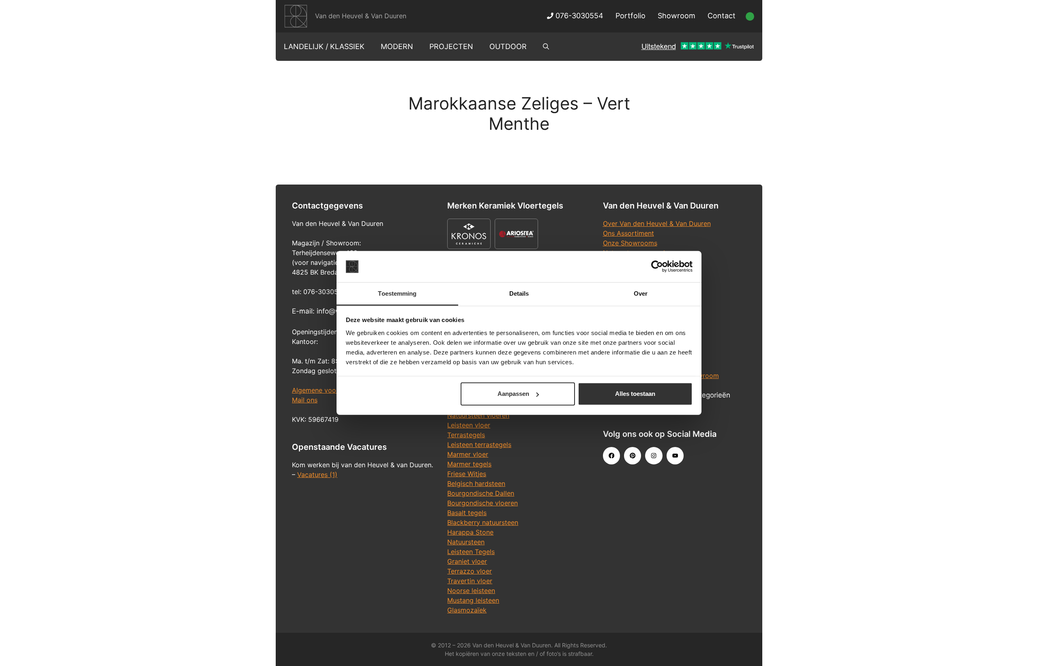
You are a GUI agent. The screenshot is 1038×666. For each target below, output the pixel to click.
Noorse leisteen (471, 591)
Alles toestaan (635, 393)
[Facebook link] (611, 455)
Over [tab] (641, 293)
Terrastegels (466, 435)
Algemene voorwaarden (328, 390)
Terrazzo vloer (469, 571)
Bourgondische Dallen (480, 493)
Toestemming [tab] (397, 293)
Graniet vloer (467, 561)
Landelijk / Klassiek (324, 46)
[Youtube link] (675, 455)
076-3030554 (578, 15)
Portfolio (631, 15)
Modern (397, 46)
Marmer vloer (467, 454)
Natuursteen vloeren (478, 415)
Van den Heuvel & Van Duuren (360, 16)
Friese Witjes (466, 474)
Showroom (676, 15)
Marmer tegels (469, 464)
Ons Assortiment (628, 233)
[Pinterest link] (632, 455)
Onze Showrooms (630, 243)
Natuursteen (466, 542)
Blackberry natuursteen (482, 522)
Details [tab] (519, 293)
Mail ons (304, 400)
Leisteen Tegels (471, 552)
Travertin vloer (469, 581)
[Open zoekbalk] (546, 46)
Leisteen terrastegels (479, 444)
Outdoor (508, 46)
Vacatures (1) (317, 474)
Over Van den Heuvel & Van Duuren (657, 223)
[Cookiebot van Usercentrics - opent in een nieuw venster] (657, 266)
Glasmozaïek (467, 610)
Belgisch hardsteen (476, 483)
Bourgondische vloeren (482, 503)
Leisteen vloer (468, 425)
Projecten (451, 46)
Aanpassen (513, 393)
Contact (722, 15)
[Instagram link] (653, 455)
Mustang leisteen (473, 600)
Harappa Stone (470, 532)
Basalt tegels (467, 513)
